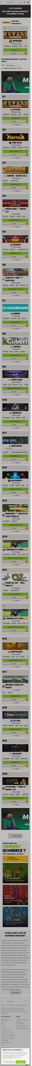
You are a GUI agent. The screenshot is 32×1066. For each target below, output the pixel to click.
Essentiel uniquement (9, 1062)
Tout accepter (20, 1062)
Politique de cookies (7, 1058)
